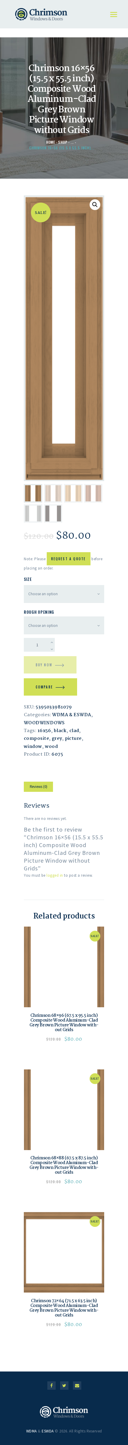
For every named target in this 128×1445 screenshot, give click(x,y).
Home (50, 142)
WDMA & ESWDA (71, 715)
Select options (64, 967)
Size (28, 579)
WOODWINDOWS (44, 723)
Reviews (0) (38, 786)
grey (57, 738)
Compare (44, 687)
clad (74, 730)
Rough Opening (39, 612)
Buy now (44, 664)
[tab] (38, 788)
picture (73, 738)
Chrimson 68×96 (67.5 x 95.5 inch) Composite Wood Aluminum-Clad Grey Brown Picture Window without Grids (64, 1022)
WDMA (31, 1431)
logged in (54, 875)
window (33, 746)
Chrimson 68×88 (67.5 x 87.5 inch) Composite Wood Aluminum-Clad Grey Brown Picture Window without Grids (64, 1165)
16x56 (44, 730)
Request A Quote (68, 558)
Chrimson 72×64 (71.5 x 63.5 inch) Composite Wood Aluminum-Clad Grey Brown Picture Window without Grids (64, 1308)
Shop (62, 142)
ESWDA (48, 1431)
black (60, 730)
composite (36, 738)
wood (51, 746)
